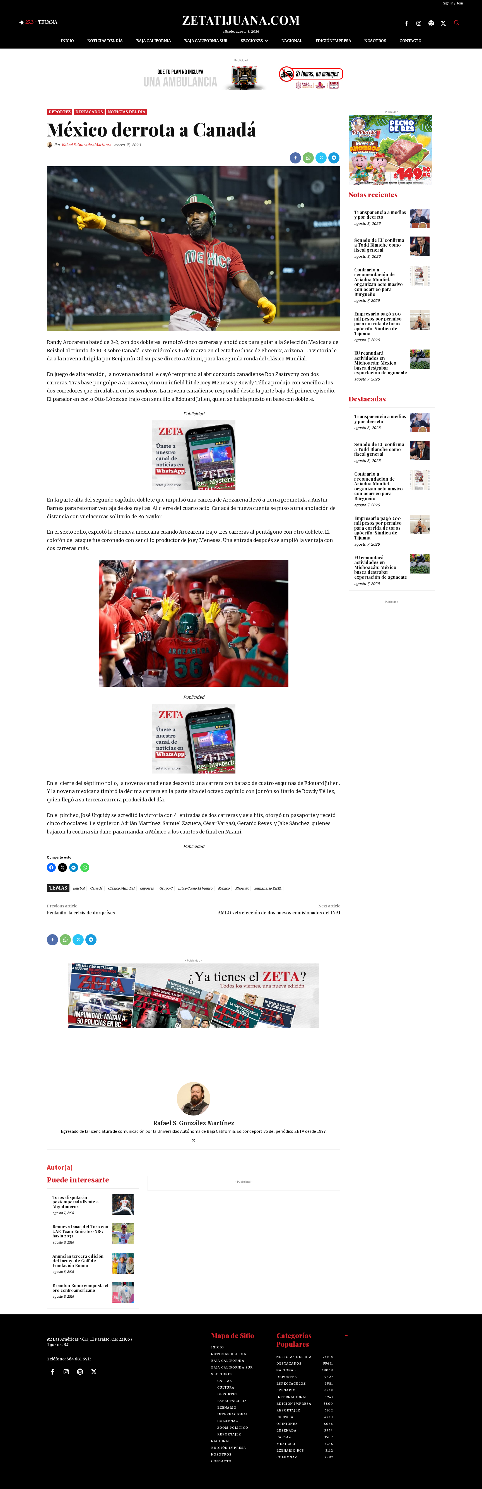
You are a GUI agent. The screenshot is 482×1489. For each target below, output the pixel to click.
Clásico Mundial (121, 888)
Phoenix (242, 888)
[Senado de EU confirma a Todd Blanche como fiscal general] (420, 246)
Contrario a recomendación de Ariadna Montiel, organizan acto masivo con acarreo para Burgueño (378, 282)
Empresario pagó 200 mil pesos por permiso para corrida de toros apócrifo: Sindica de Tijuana (378, 323)
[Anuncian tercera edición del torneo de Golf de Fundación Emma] (123, 1263)
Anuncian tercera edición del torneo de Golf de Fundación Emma (77, 1260)
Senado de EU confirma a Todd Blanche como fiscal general (379, 245)
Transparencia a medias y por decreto (380, 214)
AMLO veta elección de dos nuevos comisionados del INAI (279, 912)
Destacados (89, 111)
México (224, 888)
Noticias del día (126, 111)
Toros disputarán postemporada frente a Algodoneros (75, 1201)
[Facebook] (406, 23)
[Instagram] (419, 23)
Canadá (96, 888)
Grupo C (165, 888)
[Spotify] (431, 23)
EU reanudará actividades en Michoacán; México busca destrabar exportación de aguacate (380, 362)
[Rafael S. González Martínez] (50, 145)
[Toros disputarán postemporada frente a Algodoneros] (123, 1204)
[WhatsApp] (308, 157)
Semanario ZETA (267, 888)
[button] (456, 22)
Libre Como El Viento (195, 888)
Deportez (60, 111)
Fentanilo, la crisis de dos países (81, 912)
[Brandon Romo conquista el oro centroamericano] (123, 1292)
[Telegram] (333, 157)
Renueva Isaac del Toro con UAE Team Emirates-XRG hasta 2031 (80, 1231)
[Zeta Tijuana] (241, 20)
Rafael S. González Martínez (86, 144)
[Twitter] (443, 23)
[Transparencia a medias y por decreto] (420, 218)
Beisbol (79, 888)
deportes (147, 888)
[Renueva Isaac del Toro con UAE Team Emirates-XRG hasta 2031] (123, 1233)
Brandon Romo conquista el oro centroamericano (80, 1288)
